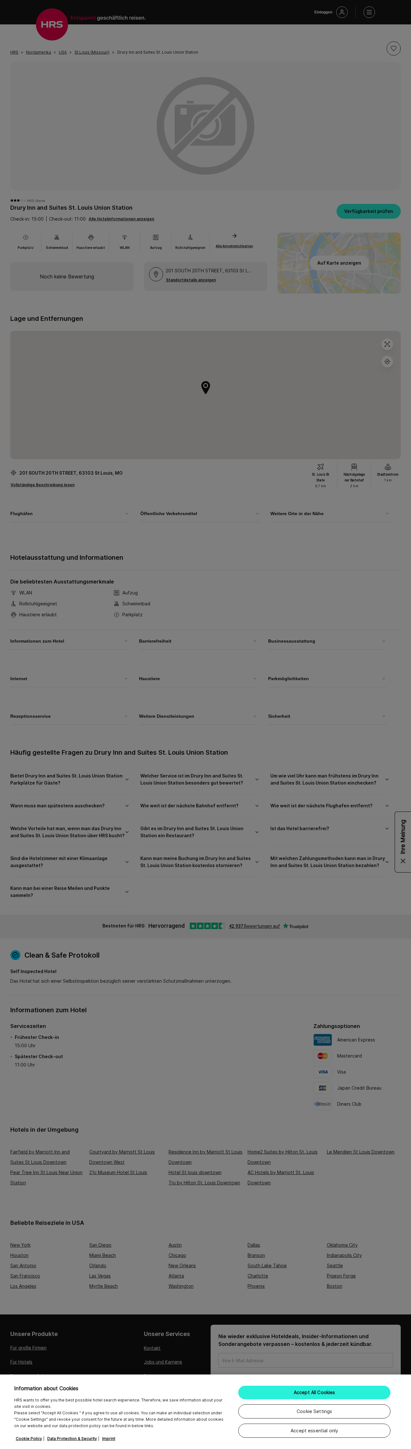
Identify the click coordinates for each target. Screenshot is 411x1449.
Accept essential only (314, 1430)
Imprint (108, 1438)
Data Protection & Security (72, 1438)
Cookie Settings (314, 1411)
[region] (205, 1411)
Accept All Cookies (314, 1392)
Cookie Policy (29, 1438)
